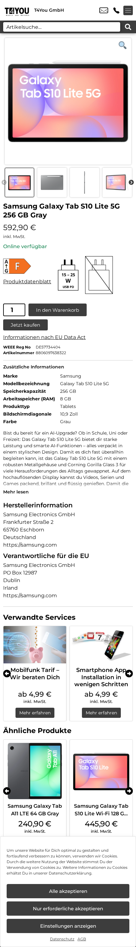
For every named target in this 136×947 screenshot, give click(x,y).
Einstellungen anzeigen (68, 926)
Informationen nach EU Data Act (44, 337)
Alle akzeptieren (68, 891)
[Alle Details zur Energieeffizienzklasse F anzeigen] (27, 266)
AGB (81, 939)
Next (131, 182)
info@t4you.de (103, 10)
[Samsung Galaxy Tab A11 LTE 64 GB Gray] (35, 771)
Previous (4, 182)
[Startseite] (17, 10)
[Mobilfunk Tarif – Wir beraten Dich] (34, 645)
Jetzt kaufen (25, 325)
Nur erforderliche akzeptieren (68, 909)
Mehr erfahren (35, 713)
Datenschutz (62, 939)
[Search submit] (128, 27)
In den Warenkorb (57, 310)
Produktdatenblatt (27, 282)
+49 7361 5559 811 (116, 10)
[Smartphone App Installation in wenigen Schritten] (101, 645)
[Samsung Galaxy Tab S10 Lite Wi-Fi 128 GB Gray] (101, 771)
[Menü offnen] (128, 10)
